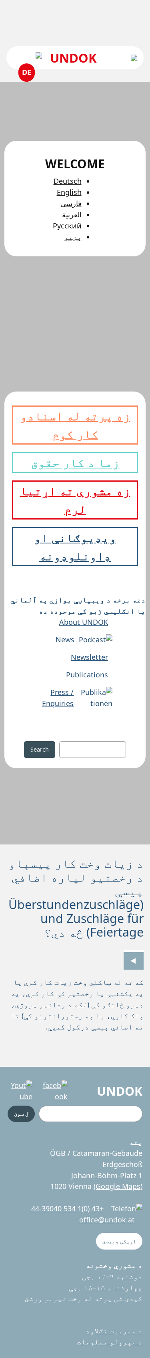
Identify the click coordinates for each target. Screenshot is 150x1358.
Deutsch (68, 181)
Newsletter (89, 657)
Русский (67, 225)
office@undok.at (107, 1219)
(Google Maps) (118, 1186)
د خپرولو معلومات (109, 1341)
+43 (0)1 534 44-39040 (67, 1208)
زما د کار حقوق (75, 462)
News (65, 639)
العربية (72, 214)
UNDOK (73, 57)
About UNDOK (83, 622)
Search (39, 749)
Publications (87, 674)
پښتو (73, 237)
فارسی (71, 203)
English (69, 192)
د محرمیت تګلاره (114, 1330)
